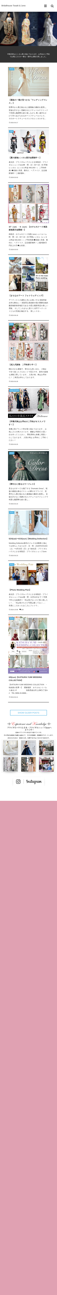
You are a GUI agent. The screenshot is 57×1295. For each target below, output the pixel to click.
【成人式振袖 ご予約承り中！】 (23, 364)
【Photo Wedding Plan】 (20, 590)
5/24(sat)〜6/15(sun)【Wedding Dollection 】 (28, 539)
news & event (14, 390)
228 (22, 610)
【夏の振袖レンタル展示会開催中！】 (25, 158)
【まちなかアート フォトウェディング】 (26, 295)
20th (11, 131)
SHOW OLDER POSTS (28, 713)
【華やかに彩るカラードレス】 (22, 484)
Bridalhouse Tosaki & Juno (13, 5)
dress (11, 69)
